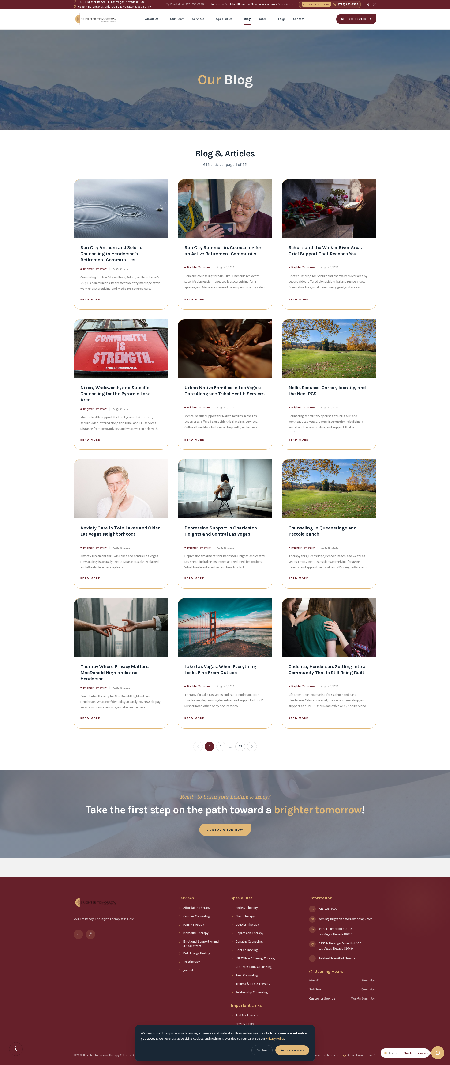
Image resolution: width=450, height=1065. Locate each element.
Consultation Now (225, 829)
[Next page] (252, 746)
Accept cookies (292, 1050)
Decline (262, 1050)
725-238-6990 (187, 4)
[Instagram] (374, 4)
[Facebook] (368, 4)
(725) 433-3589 (331, 4)
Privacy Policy (275, 1038)
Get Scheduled (354, 19)
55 (240, 746)
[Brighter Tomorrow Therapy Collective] (95, 19)
